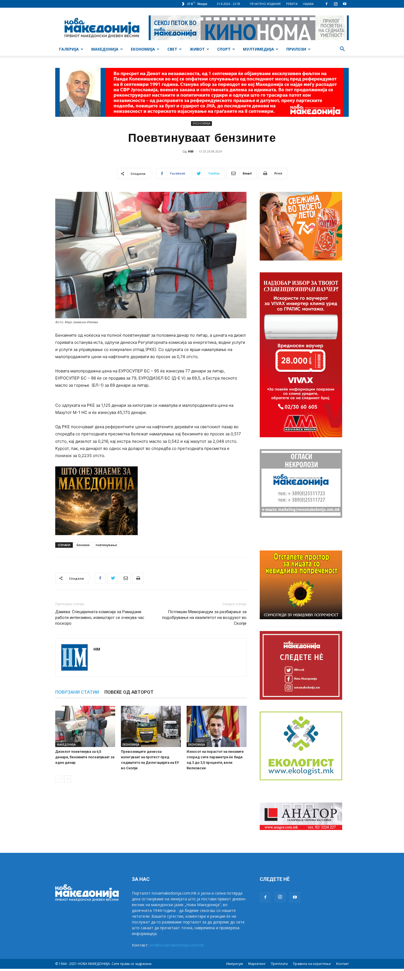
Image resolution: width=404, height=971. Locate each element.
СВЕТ (172, 49)
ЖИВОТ (197, 49)
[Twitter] (112, 578)
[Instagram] (335, 4)
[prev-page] (58, 779)
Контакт (342, 963)
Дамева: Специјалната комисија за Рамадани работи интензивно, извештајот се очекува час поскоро (99, 617)
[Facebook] (326, 4)
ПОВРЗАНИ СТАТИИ (77, 692)
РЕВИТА (292, 4)
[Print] (137, 578)
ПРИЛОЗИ (296, 49)
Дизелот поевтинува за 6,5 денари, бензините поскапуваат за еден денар (84, 757)
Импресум (234, 963)
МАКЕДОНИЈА (104, 49)
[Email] (125, 578)
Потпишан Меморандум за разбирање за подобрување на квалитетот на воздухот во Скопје (204, 617)
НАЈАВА (308, 4)
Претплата (279, 963)
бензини (83, 545)
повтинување (106, 545)
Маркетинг (257, 963)
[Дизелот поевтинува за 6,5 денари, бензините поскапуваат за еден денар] (85, 726)
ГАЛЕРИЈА (69, 49)
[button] (342, 49)
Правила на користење (312, 963)
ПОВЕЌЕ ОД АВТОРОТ (129, 692)
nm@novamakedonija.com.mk (177, 945)
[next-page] (67, 779)
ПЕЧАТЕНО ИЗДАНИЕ (265, 4)
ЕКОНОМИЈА (143, 49)
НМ (190, 151)
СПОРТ (224, 49)
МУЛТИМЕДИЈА (258, 49)
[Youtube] (345, 4)
